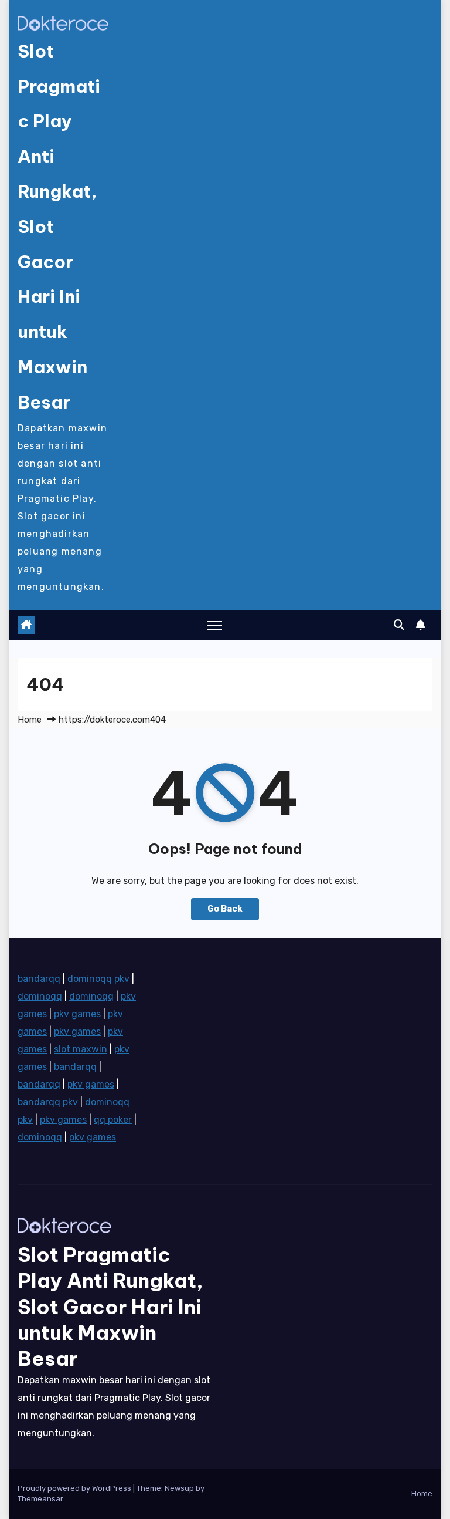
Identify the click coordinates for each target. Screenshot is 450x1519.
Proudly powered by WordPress (75, 1488)
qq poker (113, 1119)
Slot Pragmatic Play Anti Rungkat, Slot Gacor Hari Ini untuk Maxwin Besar (110, 1306)
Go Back (225, 909)
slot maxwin (80, 1049)
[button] (399, 625)
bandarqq (39, 978)
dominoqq (40, 996)
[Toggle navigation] (214, 625)
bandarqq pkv (48, 1102)
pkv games (77, 1014)
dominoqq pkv (98, 978)
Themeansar (40, 1498)
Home (30, 719)
